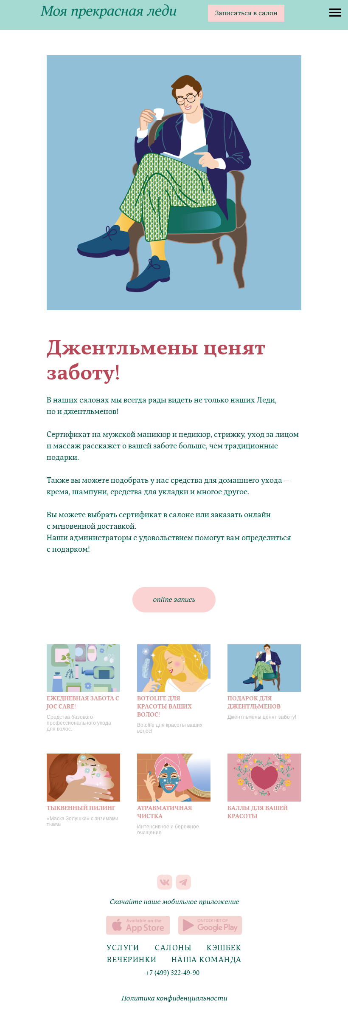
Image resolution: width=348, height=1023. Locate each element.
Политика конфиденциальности (174, 998)
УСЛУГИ (123, 948)
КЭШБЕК (224, 948)
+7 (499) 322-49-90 (172, 973)
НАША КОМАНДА (206, 960)
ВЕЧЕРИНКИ (132, 960)
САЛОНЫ (173, 948)
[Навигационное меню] (335, 13)
